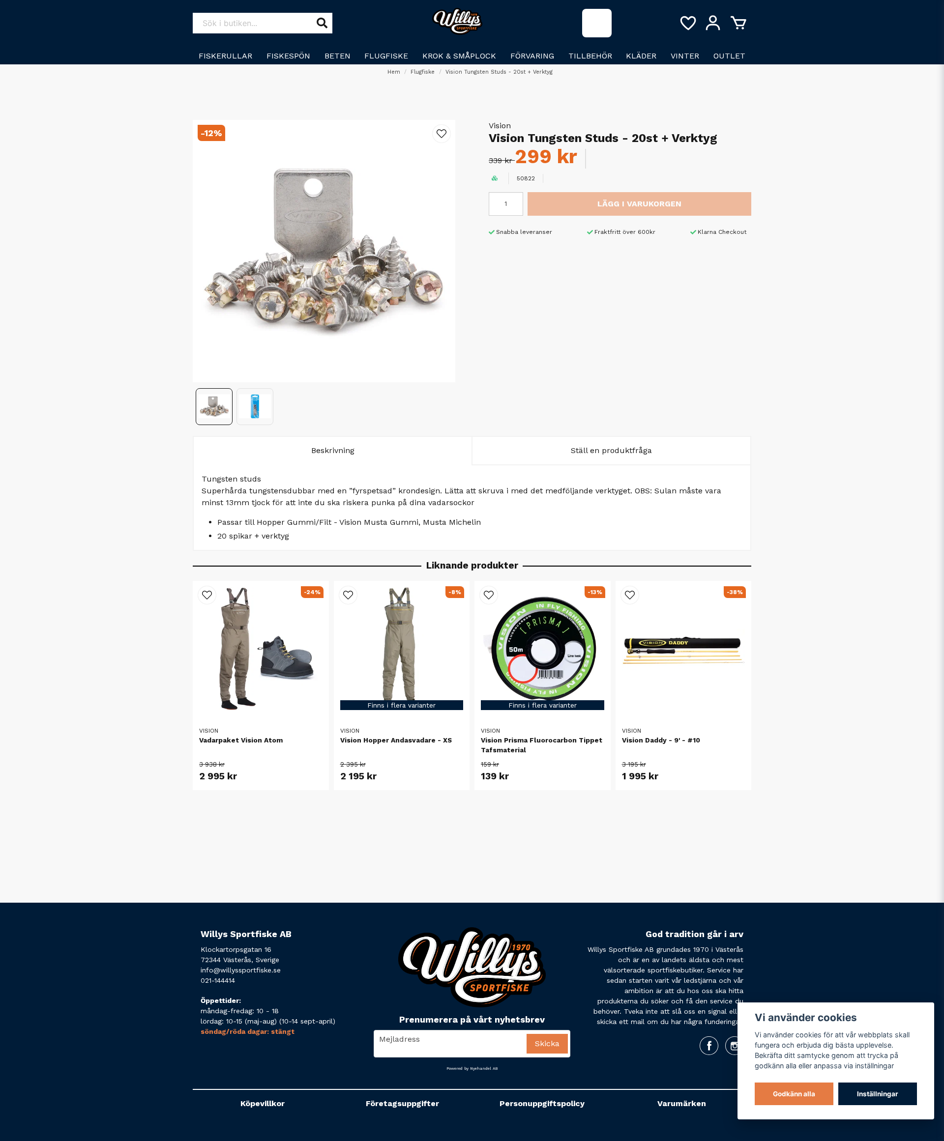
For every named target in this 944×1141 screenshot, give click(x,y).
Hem (393, 72)
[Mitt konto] (713, 23)
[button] (441, 134)
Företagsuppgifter (402, 1103)
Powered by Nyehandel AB (472, 1068)
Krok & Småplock (459, 55)
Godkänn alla (794, 1094)
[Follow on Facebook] (709, 1046)
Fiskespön (288, 55)
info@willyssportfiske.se (241, 970)
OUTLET (729, 55)
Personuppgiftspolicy (542, 1103)
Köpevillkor (262, 1103)
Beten (337, 55)
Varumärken (681, 1103)
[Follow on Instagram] (734, 1046)
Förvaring (532, 55)
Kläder (641, 55)
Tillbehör (590, 55)
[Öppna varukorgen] (738, 23)
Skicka (547, 1043)
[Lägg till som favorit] (687, 23)
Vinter (685, 55)
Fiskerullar (225, 55)
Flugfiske (386, 55)
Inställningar (877, 1094)
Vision (500, 125)
